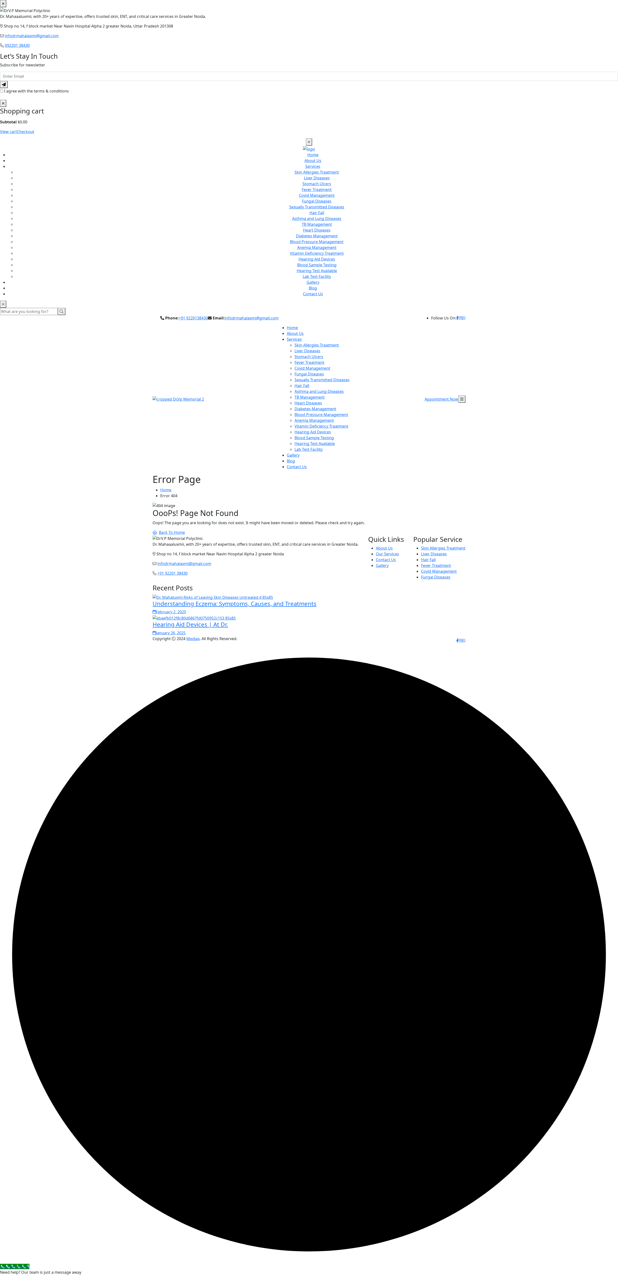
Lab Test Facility (317, 276)
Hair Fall (316, 212)
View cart (8, 131)
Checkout (25, 131)
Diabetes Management (317, 236)
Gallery (313, 282)
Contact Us (313, 294)
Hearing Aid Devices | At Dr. (190, 624)
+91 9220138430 (193, 318)
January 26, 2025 (171, 633)
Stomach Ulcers (316, 183)
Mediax (193, 638)
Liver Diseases (317, 178)
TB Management (317, 224)
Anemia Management (317, 247)
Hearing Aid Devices (317, 259)
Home (312, 154)
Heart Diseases (316, 230)
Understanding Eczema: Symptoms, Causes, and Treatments (234, 604)
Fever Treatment (317, 189)
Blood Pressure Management (317, 241)
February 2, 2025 (171, 612)
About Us (312, 160)
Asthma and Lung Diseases (316, 218)
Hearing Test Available (317, 270)
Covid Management (317, 195)
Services (312, 166)
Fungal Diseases (316, 201)
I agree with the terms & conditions (36, 91)
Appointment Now (441, 399)
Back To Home (172, 532)
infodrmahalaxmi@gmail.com (32, 35)
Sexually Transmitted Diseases (316, 207)
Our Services (387, 554)
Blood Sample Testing (317, 265)
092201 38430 (17, 45)
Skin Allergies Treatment (317, 172)
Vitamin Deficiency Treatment (317, 253)
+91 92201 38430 (172, 573)
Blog (313, 288)
